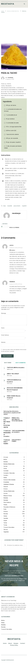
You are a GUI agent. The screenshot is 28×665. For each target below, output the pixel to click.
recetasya (10, 77)
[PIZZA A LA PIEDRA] (4, 228)
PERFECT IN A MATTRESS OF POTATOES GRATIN (17, 419)
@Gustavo (12, 250)
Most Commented (21, 362)
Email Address (5, 335)
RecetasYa (7, 3)
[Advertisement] (14, 28)
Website (3, 342)
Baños (3, 620)
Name (2, 328)
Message (3, 313)
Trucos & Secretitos (6, 629)
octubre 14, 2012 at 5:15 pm (15, 284)
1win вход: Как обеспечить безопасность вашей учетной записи (12, 412)
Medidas (3, 624)
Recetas (17, 11)
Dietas (2, 622)
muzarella (9, 205)
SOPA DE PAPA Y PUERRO (16, 440)
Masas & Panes (10, 11)
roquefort (24, 205)
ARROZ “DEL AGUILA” (13, 373)
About (10, 643)
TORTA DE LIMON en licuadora (15, 367)
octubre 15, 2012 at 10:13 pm (15, 247)
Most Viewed (7, 362)
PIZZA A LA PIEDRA (14, 227)
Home (2, 11)
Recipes (16, 643)
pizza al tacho (17, 205)
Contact (22, 643)
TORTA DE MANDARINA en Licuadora (18, 431)
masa (4, 205)
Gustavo (12, 281)
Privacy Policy (14, 645)
